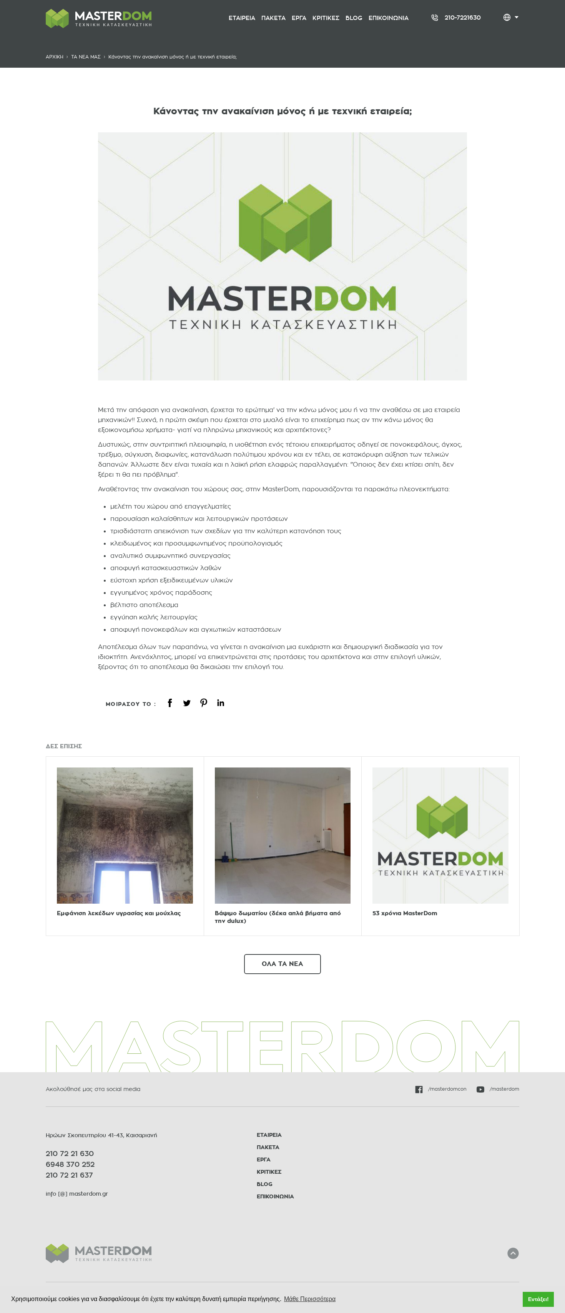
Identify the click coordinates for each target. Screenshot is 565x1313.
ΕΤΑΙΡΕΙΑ (269, 1135)
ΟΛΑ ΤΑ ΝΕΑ (282, 964)
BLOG (265, 1184)
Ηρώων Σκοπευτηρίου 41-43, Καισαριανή (101, 1135)
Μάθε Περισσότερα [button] (310, 1299)
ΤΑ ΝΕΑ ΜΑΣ (86, 57)
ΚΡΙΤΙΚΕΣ (269, 1172)
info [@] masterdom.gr (77, 1193)
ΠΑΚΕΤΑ (268, 1147)
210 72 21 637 (69, 1175)
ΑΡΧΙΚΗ (54, 57)
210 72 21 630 (70, 1153)
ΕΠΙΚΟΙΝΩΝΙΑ (275, 1196)
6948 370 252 (70, 1164)
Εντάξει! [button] (538, 1299)
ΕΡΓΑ (264, 1159)
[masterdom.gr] (98, 1253)
